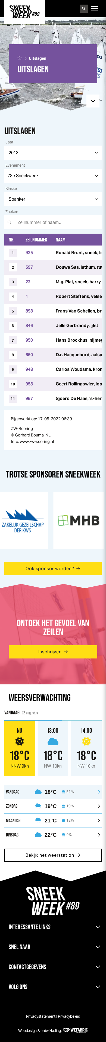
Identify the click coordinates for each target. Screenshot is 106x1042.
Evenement (15, 165)
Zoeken (11, 211)
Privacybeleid (69, 1016)
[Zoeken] (84, 9)
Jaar (9, 142)
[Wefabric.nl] (75, 1030)
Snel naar (19, 946)
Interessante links (30, 926)
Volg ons (18, 986)
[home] (25, 11)
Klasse (11, 188)
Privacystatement (41, 1016)
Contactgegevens (27, 966)
